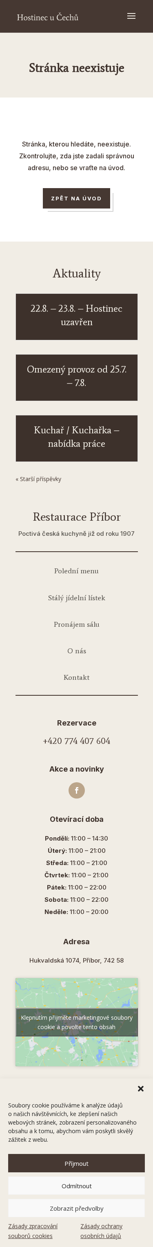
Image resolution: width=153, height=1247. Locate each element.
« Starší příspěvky (38, 479)
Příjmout (76, 1163)
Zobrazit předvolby (77, 1208)
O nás (76, 650)
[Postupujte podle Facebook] (77, 790)
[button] (141, 1089)
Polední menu (76, 570)
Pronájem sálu (77, 624)
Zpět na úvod (76, 198)
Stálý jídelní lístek (76, 597)
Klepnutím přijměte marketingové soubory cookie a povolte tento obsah (77, 1022)
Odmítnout (77, 1186)
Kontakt (76, 677)
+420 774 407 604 (76, 740)
